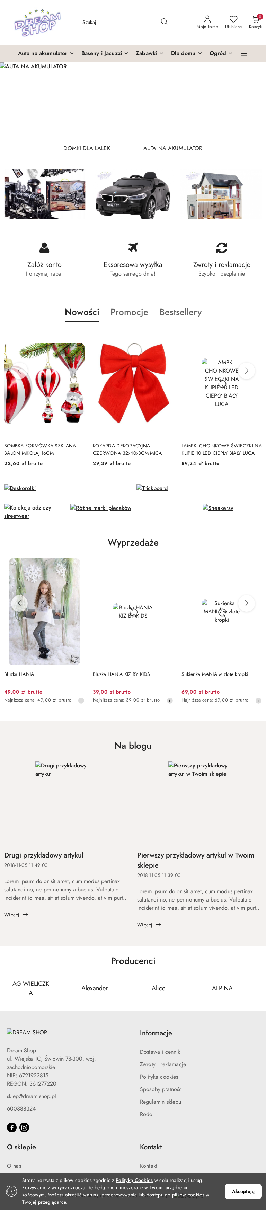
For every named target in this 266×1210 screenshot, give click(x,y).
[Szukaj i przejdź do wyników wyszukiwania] (164, 22)
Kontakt (148, 1166)
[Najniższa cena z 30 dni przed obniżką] (81, 700)
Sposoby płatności (162, 1089)
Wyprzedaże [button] (133, 542)
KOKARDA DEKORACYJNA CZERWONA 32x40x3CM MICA (38, 449)
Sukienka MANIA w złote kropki (126, 674)
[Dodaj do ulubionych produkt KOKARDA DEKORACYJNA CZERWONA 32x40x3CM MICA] (76, 338)
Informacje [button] (156, 1033)
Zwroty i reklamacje (163, 1064)
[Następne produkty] (246, 370)
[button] (46, 53)
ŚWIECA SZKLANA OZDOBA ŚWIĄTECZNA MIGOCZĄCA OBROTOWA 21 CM (213, 449)
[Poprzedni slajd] (15, 100)
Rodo (146, 1114)
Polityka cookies (159, 1077)
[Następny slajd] (250, 100)
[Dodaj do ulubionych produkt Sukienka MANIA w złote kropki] (165, 566)
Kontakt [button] (151, 1147)
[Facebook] (12, 1127)
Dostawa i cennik (160, 1052)
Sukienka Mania (198, 674)
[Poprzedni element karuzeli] (8, 988)
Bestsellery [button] (180, 312)
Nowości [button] (82, 312)
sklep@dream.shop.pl (31, 1096)
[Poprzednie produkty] (19, 370)
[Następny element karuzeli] (257, 988)
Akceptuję (243, 1191)
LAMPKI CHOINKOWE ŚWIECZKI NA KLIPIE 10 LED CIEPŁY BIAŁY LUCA (133, 449)
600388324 (21, 1109)
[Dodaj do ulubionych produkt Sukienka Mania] (254, 566)
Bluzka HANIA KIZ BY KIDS (33, 674)
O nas (14, 1166)
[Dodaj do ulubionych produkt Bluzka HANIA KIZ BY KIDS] (76, 566)
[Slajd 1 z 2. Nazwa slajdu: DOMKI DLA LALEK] (133, 100)
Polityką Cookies (134, 1180)
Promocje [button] (129, 312)
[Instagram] (24, 1127)
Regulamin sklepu (160, 1102)
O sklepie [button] (21, 1147)
